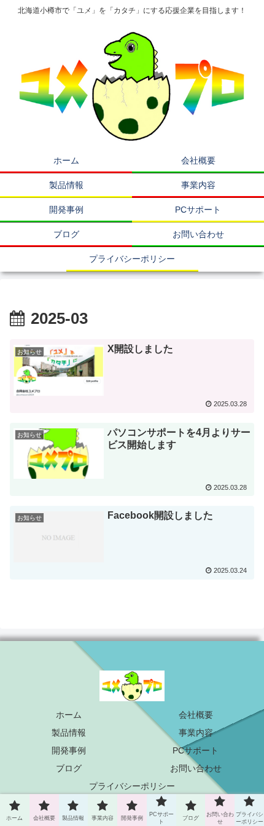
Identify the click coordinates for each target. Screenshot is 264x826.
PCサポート (196, 750)
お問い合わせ (196, 768)
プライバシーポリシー (132, 786)
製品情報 (69, 733)
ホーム (69, 715)
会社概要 (196, 715)
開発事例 (69, 750)
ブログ (69, 768)
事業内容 (196, 733)
